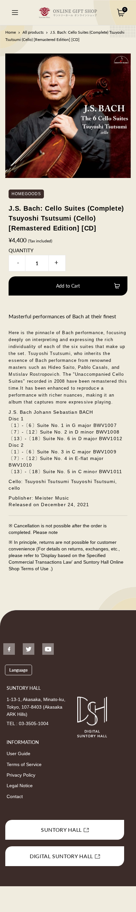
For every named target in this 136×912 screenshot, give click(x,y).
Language (18, 670)
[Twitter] (28, 649)
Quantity (21, 250)
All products (33, 32)
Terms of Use (35, 568)
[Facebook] (9, 649)
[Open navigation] (15, 12)
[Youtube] (48, 649)
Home (10, 32)
